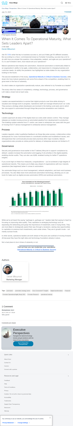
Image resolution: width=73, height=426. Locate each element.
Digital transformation (57, 290)
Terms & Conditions (9, 387)
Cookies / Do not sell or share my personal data (17, 394)
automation (9, 290)
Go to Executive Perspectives (23, 343)
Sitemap (6, 411)
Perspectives (13, 8)
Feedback (7, 380)
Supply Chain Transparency (12, 404)
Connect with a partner (10, 369)
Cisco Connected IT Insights (40, 290)
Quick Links (8, 354)
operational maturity (46, 294)
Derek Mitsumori (8, 49)
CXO (9, 55)
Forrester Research (33, 294)
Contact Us (7, 362)
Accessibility (7, 397)
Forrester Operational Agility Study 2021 (14, 294)
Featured (67, 290)
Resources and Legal (11, 376)
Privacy (6, 390)
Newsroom (7, 407)
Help (5, 384)
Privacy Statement (8, 422)
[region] (26, 420)
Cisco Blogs (13, 3)
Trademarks (7, 400)
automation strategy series (22, 290)
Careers (6, 366)
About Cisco (7, 359)
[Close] (50, 418)
